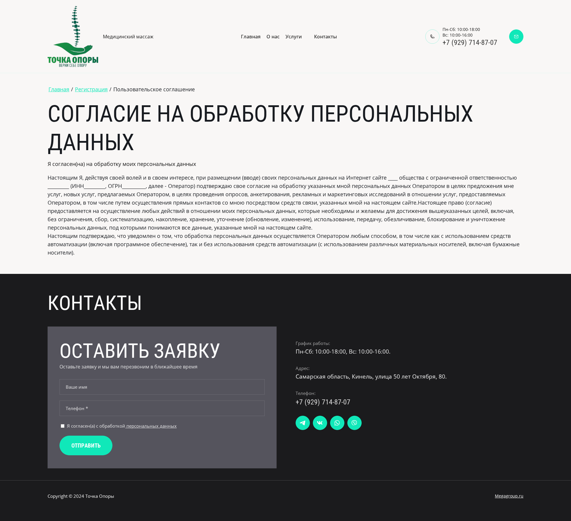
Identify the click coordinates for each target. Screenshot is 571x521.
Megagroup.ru (509, 496)
